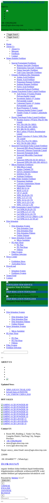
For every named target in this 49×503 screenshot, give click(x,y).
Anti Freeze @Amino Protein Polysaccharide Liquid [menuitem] (29, 95)
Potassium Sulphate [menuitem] (25, 181)
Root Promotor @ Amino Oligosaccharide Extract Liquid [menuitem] (29, 109)
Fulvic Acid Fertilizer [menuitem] (25, 87)
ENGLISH (6, 480)
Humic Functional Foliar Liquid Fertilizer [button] (28, 117)
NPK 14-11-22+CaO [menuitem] (25, 202)
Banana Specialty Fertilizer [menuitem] (28, 65)
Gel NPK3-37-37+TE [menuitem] (26, 212)
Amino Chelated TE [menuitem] (25, 169)
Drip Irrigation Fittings (20, 322)
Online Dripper (17, 324)
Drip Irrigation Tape (19, 317)
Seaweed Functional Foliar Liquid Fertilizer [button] (29, 146)
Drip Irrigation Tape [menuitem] (25, 228)
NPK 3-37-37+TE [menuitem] (24, 198)
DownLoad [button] (11, 266)
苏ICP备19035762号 (10, 464)
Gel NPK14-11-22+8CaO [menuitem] (27, 219)
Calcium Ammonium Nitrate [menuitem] (28, 183)
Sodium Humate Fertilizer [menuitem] (27, 84)
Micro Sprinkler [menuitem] (23, 240)
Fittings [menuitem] (20, 249)
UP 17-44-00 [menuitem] (22, 193)
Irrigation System (18, 271)
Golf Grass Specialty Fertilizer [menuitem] (29, 72)
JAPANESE (6, 490)
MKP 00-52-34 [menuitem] (23, 188)
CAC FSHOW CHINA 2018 (18, 394)
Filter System (16, 252)
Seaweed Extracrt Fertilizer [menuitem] (28, 89)
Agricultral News (18, 264)
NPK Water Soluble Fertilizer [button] (23, 179)
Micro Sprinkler (18, 331)
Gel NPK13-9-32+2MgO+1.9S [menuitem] (30, 216)
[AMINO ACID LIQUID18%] (14, 421)
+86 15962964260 (14, 441)
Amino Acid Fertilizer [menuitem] (26, 77)
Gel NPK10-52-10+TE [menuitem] (26, 214)
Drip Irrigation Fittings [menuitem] (26, 233)
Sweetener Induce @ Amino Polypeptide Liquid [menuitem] (28, 99)
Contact (14, 56)
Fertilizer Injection (19, 254)
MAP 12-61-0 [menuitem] (22, 190)
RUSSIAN (5, 493)
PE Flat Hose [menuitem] (22, 247)
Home (8, 44)
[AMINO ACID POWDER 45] (14, 412)
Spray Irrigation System (16, 326)
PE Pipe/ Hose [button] (17, 242)
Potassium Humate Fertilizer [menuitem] (28, 82)
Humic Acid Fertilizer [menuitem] (26, 79)
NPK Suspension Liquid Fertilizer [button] (25, 207)
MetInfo (14, 478)
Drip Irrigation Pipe (19, 319)
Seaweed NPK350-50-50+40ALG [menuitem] (31, 160)
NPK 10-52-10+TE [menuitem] (25, 200)
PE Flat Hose (16, 340)
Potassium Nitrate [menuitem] (24, 186)
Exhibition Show (18, 261)
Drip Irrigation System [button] (20, 226)
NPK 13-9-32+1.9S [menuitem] (25, 205)
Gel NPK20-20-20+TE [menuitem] (26, 209)
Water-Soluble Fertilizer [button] (16, 58)
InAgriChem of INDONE (17, 392)
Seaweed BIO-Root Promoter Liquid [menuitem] (32, 148)
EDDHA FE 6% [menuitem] (23, 174)
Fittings (14, 343)
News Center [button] (11, 257)
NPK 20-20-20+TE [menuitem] (25, 195)
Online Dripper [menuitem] (23, 235)
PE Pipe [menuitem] (20, 245)
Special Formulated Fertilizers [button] (23, 63)
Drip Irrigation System (15, 312)
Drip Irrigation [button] (12, 221)
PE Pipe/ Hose (12, 333)
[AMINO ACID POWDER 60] (14, 407)
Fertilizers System (18, 273)
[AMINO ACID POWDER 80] (14, 405)
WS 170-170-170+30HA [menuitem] (27, 141)
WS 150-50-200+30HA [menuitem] (26, 143)
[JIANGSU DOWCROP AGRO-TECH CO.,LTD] (24, 2)
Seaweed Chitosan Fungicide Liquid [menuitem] (32, 150)
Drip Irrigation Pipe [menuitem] (25, 231)
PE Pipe (14, 338)
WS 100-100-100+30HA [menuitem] (27, 127)
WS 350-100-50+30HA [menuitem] (26, 124)
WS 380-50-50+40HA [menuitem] (26, 129)
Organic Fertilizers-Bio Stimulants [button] (25, 75)
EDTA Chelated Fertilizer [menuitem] (27, 172)
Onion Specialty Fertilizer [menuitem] (27, 70)
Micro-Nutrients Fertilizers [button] (22, 164)
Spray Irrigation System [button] (21, 238)
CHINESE (5, 486)
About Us (15, 49)
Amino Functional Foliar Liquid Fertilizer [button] (28, 91)
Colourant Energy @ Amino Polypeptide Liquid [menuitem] (28, 104)
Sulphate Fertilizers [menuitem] (25, 176)
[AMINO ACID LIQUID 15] (13, 419)
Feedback (15, 53)
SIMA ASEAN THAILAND (18, 389)
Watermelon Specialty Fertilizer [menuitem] (30, 68)
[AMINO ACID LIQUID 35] (13, 423)
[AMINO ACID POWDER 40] (14, 414)
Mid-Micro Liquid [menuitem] (24, 167)
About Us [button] (10, 46)
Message (15, 51)
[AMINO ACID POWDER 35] (14, 416)
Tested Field (11, 275)
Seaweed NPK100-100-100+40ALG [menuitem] (32, 162)
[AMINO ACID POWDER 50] (14, 409)
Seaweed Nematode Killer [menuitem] (27, 153)
